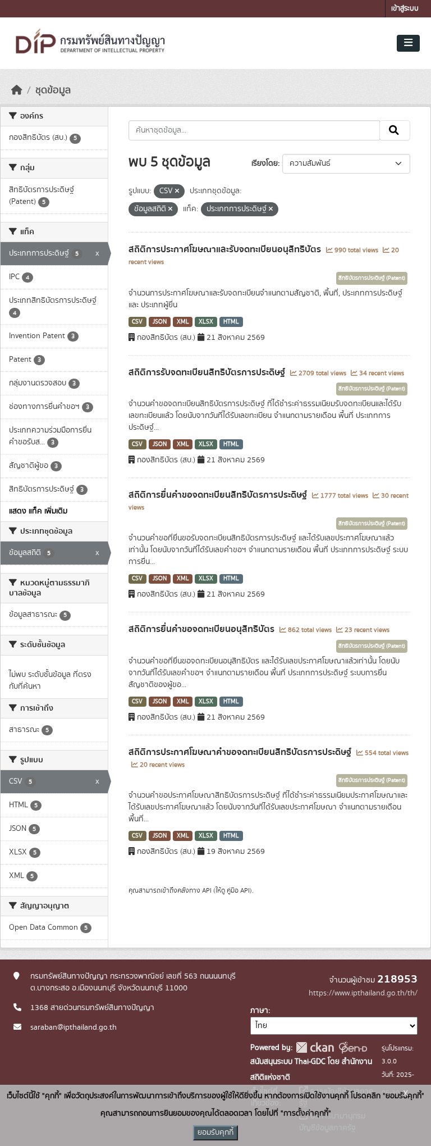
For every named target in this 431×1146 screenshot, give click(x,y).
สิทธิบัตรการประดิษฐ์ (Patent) (371, 278)
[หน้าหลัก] (16, 90)
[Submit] (394, 130)
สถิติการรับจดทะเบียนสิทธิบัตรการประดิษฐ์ (208, 372)
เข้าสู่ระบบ (405, 8)
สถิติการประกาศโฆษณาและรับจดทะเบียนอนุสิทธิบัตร (226, 249)
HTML (231, 321)
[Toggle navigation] (408, 43)
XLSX (206, 321)
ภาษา (259, 1010)
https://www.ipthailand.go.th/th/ (363, 993)
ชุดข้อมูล (53, 90)
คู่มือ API (238, 890)
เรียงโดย (264, 163)
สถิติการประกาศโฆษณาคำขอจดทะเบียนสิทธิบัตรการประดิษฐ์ (241, 752)
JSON (160, 321)
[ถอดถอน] (177, 191)
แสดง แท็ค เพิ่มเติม (38, 511)
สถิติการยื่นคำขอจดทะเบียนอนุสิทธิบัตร (203, 629)
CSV (137, 321)
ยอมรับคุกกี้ (215, 1132)
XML (183, 321)
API (207, 890)
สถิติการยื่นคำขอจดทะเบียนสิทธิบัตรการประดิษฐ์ (219, 495)
